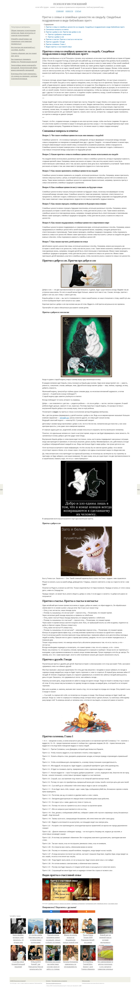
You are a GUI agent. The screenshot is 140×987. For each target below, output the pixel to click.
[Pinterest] (69, 911)
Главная (60, 10)
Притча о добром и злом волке (59, 34)
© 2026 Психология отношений (18, 981)
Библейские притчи (102, 903)
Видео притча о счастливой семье (59, 47)
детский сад (64, 418)
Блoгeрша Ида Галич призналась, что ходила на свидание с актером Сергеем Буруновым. (24, 76)
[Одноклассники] (86, 911)
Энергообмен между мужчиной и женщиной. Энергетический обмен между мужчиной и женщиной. (24, 67)
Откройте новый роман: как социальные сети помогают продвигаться (21, 41)
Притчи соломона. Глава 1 (56, 44)
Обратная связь (86, 981)
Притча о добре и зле (56, 37)
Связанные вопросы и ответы (57, 29)
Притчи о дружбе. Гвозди (55, 42)
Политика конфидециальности (53, 983)
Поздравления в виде (91, 903)
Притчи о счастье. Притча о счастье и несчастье (64, 39)
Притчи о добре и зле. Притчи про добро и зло (63, 32)
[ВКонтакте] (51, 911)
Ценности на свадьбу (65, 903)
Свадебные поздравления (78, 903)
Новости (69, 10)
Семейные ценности (53, 903)
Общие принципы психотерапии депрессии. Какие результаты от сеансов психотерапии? (23, 33)
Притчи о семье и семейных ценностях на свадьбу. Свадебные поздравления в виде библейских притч (85, 27)
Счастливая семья (113, 903)
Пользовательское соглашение (59, 981)
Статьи (78, 10)
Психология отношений (70, 4)
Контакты (48, 981)
